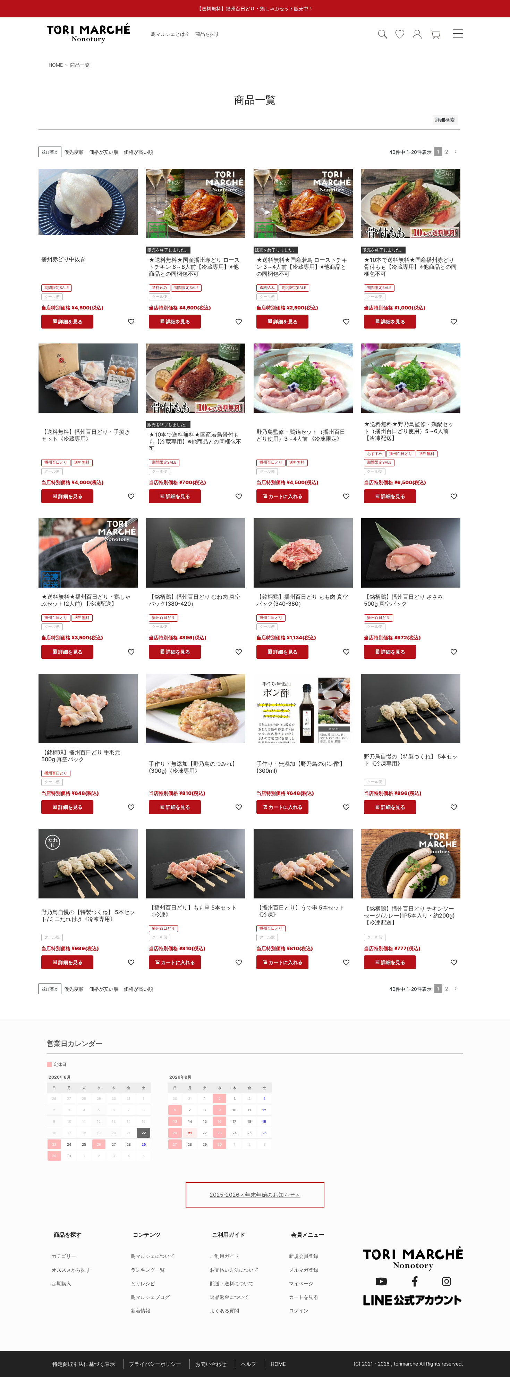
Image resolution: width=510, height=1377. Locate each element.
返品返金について (229, 1297)
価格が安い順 (103, 152)
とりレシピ (143, 1283)
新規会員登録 (303, 1256)
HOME (56, 65)
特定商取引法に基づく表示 (83, 1364)
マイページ (301, 1283)
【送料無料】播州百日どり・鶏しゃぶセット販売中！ (255, 8)
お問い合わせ (211, 1364)
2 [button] (446, 152)
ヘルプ (248, 1364)
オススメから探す (71, 1270)
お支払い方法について (234, 1270)
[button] (455, 152)
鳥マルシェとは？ (170, 34)
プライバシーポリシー (155, 1364)
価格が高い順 (138, 152)
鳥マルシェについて (153, 1256)
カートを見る (303, 1297)
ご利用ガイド (224, 1256)
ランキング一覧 (148, 1270)
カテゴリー (64, 1256)
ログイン (298, 1310)
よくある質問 (224, 1310)
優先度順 (74, 152)
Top (486, 1356)
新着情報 (140, 1310)
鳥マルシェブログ (150, 1297)
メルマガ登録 (303, 1270)
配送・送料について (232, 1283)
